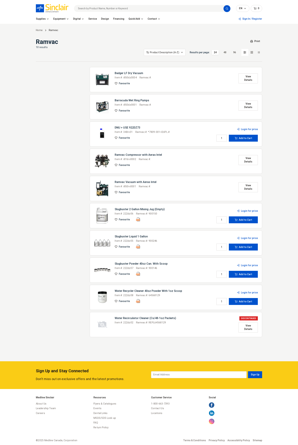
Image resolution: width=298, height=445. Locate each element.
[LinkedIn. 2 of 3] (212, 415)
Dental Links (100, 413)
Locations (156, 413)
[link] (52, 8)
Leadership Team (46, 408)
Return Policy (101, 427)
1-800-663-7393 (160, 403)
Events (97, 408)
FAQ (95, 422)
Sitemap (257, 440)
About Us (41, 403)
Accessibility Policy (238, 440)
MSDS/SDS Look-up (104, 418)
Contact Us (157, 408)
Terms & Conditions (194, 440)
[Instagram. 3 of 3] (212, 423)
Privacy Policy (217, 440)
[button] (226, 8)
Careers (40, 413)
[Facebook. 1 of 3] (212, 407)
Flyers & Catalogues (104, 403)
